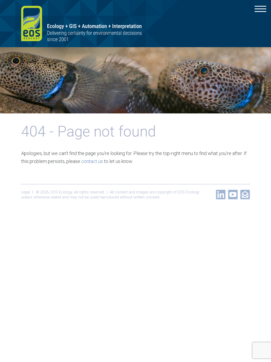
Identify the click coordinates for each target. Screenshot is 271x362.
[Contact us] (245, 194)
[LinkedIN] (220, 194)
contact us (92, 161)
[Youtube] (233, 194)
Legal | (28, 192)
